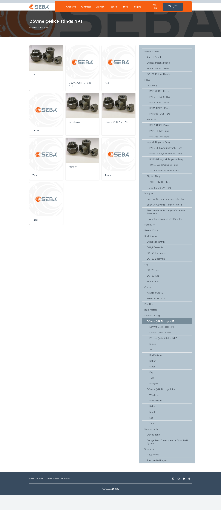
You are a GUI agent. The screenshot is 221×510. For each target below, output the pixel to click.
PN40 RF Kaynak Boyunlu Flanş (166, 159)
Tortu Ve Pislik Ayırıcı (157, 460)
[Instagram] (178, 478)
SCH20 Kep (153, 270)
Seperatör (149, 449)
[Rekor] (118, 159)
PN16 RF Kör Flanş (159, 125)
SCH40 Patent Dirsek (158, 68)
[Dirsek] (46, 114)
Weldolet (154, 395)
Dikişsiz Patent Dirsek (158, 62)
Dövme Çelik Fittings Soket (161, 389)
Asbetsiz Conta (155, 293)
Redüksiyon (150, 236)
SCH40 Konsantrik (156, 253)
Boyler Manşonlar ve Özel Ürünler (164, 219)
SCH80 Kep (153, 281)
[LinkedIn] (173, 478)
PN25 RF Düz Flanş (159, 108)
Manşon (148, 193)
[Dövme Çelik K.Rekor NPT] (82, 68)
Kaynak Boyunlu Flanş (158, 142)
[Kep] (118, 68)
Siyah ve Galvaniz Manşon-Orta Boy (165, 199)
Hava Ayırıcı (153, 454)
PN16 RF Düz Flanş (159, 102)
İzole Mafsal (150, 310)
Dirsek (152, 344)
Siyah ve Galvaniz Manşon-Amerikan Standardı (166, 212)
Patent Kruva (151, 230)
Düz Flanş (152, 85)
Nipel (152, 366)
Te (150, 349)
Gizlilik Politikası (36, 479)
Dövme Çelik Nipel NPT (161, 327)
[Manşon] (82, 159)
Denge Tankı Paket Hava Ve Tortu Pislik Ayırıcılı (167, 442)
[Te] (46, 68)
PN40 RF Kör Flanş (159, 136)
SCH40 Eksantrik (156, 258)
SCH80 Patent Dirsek (158, 74)
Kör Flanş (152, 119)
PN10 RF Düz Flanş (159, 97)
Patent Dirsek (151, 51)
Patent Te (149, 224)
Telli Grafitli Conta (156, 298)
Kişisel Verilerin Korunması (58, 479)
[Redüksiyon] (82, 114)
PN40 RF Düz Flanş (159, 114)
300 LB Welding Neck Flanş (164, 170)
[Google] (189, 478)
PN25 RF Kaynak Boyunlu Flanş (165, 153)
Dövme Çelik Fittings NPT (160, 321)
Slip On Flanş (153, 176)
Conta (147, 287)
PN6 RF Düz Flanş (159, 91)
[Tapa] (46, 159)
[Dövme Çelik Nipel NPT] (118, 114)
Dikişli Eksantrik (155, 247)
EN (154, 5)
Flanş (147, 80)
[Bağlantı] (39, 6)
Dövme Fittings (152, 315)
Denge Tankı (151, 429)
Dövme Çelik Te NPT (160, 332)
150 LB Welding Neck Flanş (163, 165)
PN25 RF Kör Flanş (159, 131)
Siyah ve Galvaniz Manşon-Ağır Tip (165, 204)
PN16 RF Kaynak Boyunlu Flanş (165, 148)
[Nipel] (46, 203)
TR (155, 8)
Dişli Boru (149, 304)
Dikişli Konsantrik (155, 242)
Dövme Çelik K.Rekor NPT (163, 338)
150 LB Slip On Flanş (159, 182)
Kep (146, 264)
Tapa (151, 378)
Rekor (152, 361)
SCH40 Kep (153, 275)
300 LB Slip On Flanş (160, 187)
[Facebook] (183, 478)
